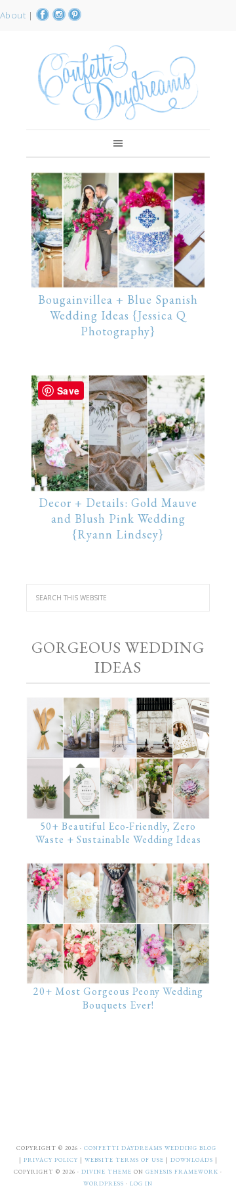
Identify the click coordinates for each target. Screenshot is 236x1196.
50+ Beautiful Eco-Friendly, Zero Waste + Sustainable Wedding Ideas (118, 833)
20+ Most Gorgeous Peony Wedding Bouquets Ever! (118, 998)
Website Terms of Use (125, 1160)
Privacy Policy (52, 1160)
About (14, 15)
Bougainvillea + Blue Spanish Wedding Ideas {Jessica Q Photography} (118, 315)
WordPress (103, 1183)
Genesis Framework (182, 1172)
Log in (141, 1183)
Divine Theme (106, 1172)
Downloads (192, 1160)
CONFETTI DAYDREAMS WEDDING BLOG (150, 1148)
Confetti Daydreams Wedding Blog (118, 82)
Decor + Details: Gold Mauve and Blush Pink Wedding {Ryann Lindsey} (118, 518)
